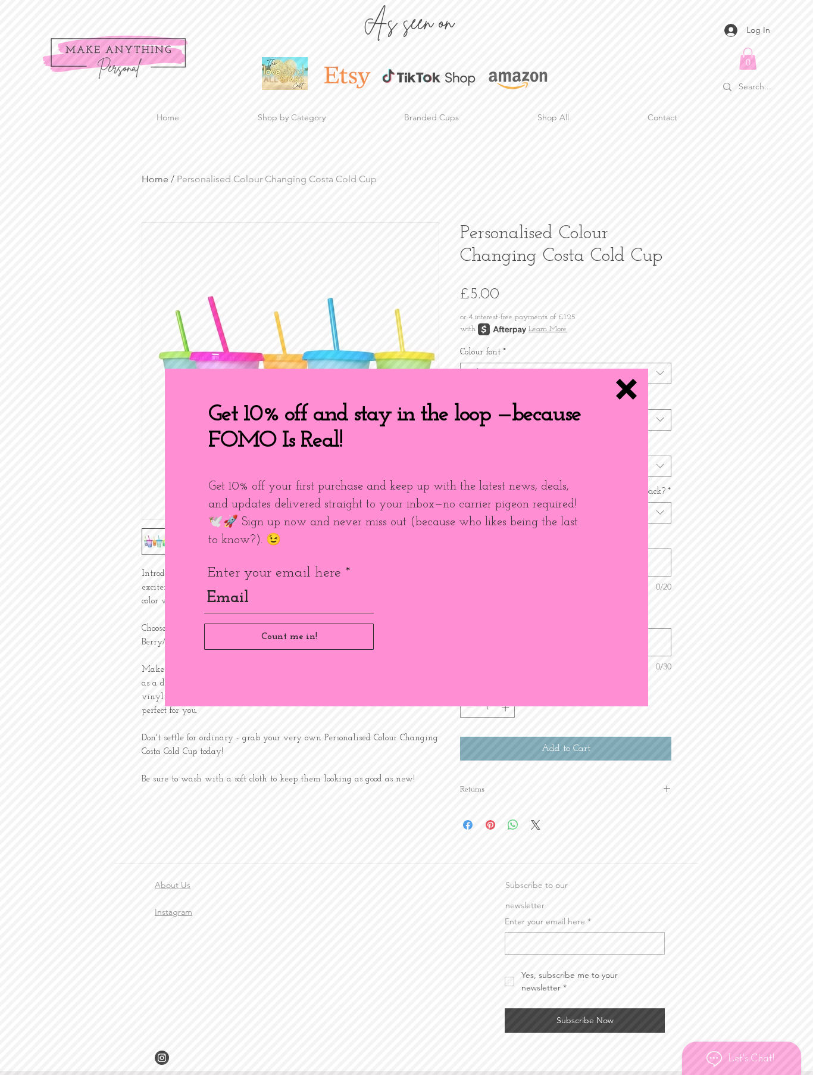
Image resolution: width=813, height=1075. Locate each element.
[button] (626, 389)
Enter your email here (274, 573)
